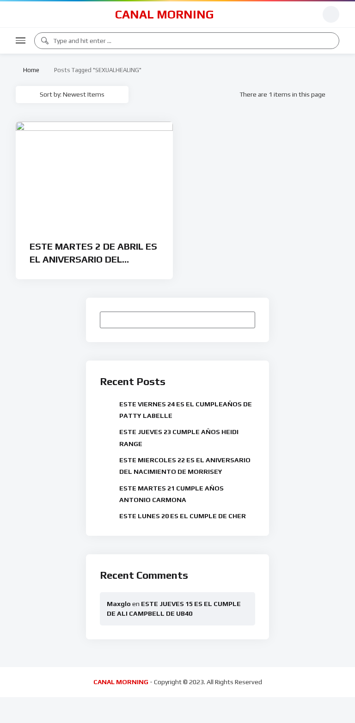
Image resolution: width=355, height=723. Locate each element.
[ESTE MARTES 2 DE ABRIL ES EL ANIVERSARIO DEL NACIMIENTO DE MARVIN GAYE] (94, 175)
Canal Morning (164, 14)
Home (29, 70)
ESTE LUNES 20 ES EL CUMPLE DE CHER (182, 516)
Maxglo (119, 603)
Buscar (243, 320)
